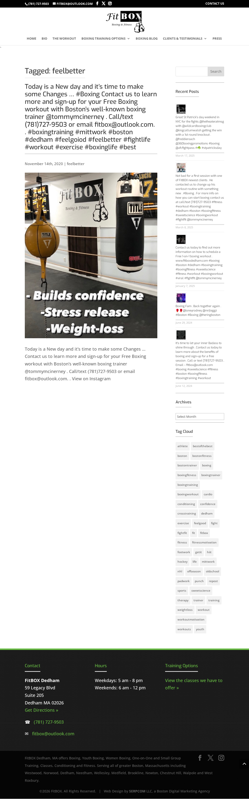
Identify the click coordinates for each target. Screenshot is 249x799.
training (214, 600)
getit (198, 552)
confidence (207, 504)
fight (214, 523)
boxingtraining (188, 485)
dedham (207, 513)
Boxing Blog (147, 39)
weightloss (185, 610)
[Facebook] (97, 3)
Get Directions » (41, 710)
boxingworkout (188, 494)
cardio (208, 494)
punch (199, 581)
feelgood (200, 523)
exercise (183, 523)
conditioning (186, 504)
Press (217, 39)
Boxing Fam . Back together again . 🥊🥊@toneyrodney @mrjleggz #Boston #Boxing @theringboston (198, 310)
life (195, 561)
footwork (184, 552)
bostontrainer (187, 465)
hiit (209, 552)
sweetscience (200, 590)
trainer (198, 600)
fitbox (204, 533)
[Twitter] (103, 3)
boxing (206, 465)
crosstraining (187, 513)
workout (204, 610)
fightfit (182, 533)
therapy (183, 600)
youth (200, 629)
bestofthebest (203, 446)
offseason (194, 571)
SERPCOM (137, 791)
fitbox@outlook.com (53, 734)
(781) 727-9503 (38, 4)
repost (213, 581)
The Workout (64, 39)
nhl (180, 571)
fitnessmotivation (204, 542)
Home (31, 39)
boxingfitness (187, 475)
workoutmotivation (191, 619)
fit (193, 533)
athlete (183, 446)
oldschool (212, 571)
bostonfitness (202, 456)
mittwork (208, 561)
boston (182, 456)
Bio (44, 39)
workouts (184, 629)
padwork (184, 581)
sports (182, 590)
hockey (182, 561)
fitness (182, 542)
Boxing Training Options (103, 39)
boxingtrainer (210, 475)
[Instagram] (110, 3)
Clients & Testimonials (182, 39)
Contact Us (214, 4)
